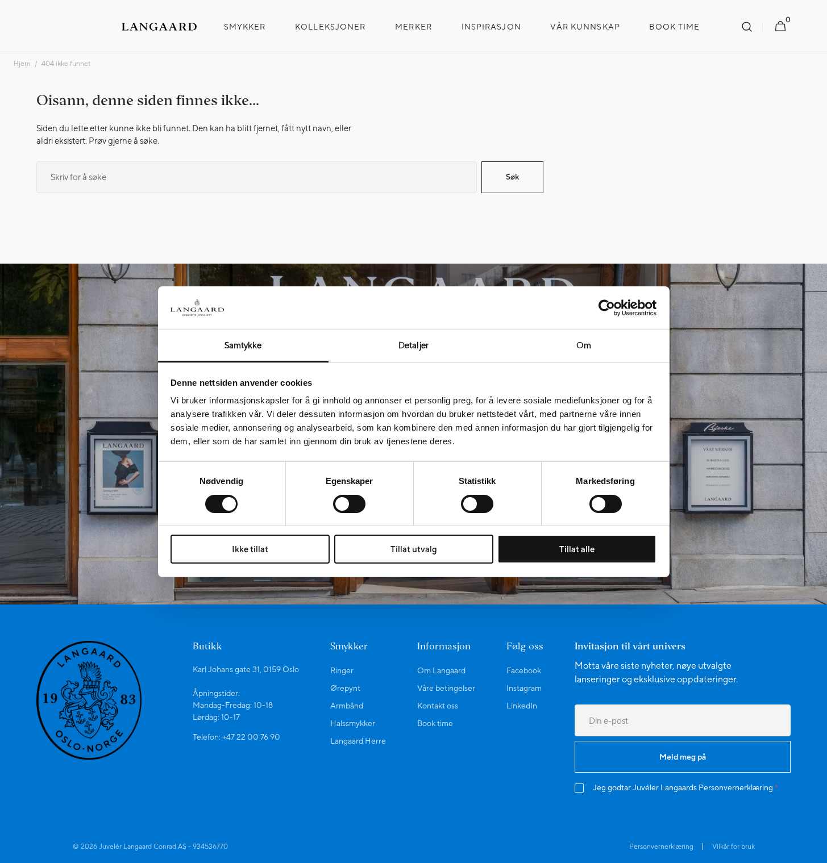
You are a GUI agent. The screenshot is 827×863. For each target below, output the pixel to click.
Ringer (342, 670)
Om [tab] (583, 345)
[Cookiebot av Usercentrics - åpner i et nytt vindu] (606, 307)
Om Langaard (441, 670)
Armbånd (346, 705)
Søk (512, 176)
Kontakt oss (437, 705)
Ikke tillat (250, 549)
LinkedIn (521, 705)
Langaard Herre (358, 740)
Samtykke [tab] (243, 345)
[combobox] (256, 177)
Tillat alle (577, 549)
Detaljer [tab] (413, 345)
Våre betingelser (446, 688)
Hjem (22, 64)
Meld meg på (682, 756)
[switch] (349, 504)
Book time (435, 723)
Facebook (523, 670)
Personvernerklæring (736, 787)
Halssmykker (352, 723)
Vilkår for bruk (733, 847)
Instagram (524, 688)
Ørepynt (345, 688)
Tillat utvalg (413, 549)
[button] (747, 27)
